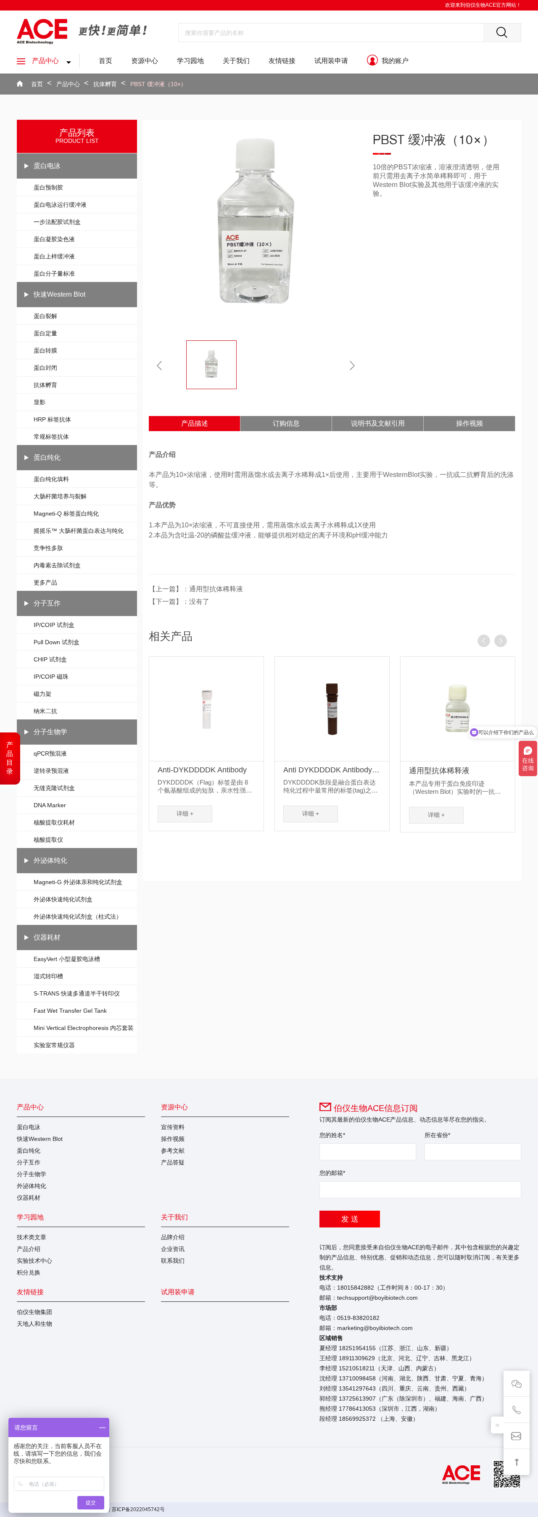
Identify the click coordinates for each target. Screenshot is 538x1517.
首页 (105, 60)
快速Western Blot (59, 294)
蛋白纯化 (47, 457)
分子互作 (47, 603)
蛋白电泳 (47, 165)
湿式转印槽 (48, 976)
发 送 (350, 1219)
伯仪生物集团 (34, 1312)
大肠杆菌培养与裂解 (60, 496)
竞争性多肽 (48, 548)
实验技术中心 (34, 1260)
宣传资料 (173, 1127)
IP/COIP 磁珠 (51, 676)
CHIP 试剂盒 (50, 659)
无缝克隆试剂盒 (54, 788)
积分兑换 (28, 1272)
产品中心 (45, 60)
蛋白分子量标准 (54, 273)
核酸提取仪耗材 (54, 822)
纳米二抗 (45, 711)
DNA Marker (50, 805)
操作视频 (469, 423)
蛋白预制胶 (48, 187)
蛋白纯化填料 (51, 479)
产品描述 (194, 423)
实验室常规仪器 (54, 1045)
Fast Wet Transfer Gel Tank (70, 1010)
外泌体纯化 (50, 860)
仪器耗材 (47, 937)
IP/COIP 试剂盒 (54, 625)
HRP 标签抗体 (52, 419)
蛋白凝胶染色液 (54, 239)
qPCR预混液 (50, 753)
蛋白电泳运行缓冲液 (60, 204)
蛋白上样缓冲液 (54, 256)
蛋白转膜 (45, 350)
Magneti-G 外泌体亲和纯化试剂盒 (78, 882)
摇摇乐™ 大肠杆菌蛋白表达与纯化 (79, 530)
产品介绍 (28, 1249)
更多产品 (45, 582)
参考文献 (173, 1150)
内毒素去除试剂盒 (57, 565)
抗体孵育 (105, 84)
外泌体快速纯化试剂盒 (63, 899)
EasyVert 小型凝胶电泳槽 (67, 959)
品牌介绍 (173, 1237)
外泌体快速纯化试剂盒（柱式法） (78, 916)
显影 (39, 402)
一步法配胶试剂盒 (57, 222)
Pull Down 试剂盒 (56, 642)
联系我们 (173, 1260)
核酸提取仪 (48, 839)
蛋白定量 (45, 333)
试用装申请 (331, 60)
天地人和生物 (34, 1323)
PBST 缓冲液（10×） (158, 84)
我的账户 (394, 60)
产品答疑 (173, 1162)
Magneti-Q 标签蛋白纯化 (66, 513)
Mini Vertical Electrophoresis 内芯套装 (84, 1028)
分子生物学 (50, 731)
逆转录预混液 (51, 770)
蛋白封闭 (45, 367)
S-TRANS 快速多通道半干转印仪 (77, 993)
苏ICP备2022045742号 (138, 1509)
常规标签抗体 (51, 436)
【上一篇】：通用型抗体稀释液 (196, 589)
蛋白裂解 (45, 316)
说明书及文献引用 (378, 423)
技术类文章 (31, 1237)
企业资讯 (173, 1249)
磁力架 (42, 693)
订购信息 (286, 423)
